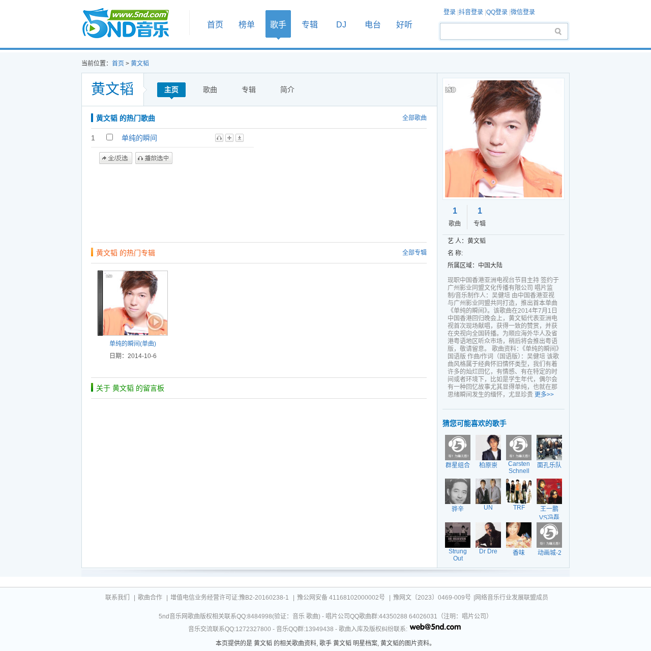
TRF (519, 507)
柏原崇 (488, 465)
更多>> (544, 394)
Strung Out (458, 555)
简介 (287, 89)
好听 (404, 24)
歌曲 (210, 89)
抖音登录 (471, 12)
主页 (171, 89)
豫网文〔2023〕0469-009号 (432, 597)
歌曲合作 (150, 597)
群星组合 (458, 465)
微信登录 (523, 12)
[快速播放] (154, 322)
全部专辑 (414, 252)
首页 (132, 23)
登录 (449, 12)
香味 (519, 552)
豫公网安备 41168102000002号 (341, 597)
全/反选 (115, 158)
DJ (341, 24)
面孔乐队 (549, 465)
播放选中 (153, 158)
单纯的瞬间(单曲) (132, 343)
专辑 (310, 24)
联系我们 (117, 597)
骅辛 (458, 509)
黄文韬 (140, 63)
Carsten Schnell (519, 467)
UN (488, 507)
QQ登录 (497, 12)
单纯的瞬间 (139, 138)
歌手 (278, 24)
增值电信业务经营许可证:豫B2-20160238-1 (229, 597)
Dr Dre (488, 551)
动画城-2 (549, 552)
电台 (373, 24)
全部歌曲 (414, 118)
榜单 (247, 24)
